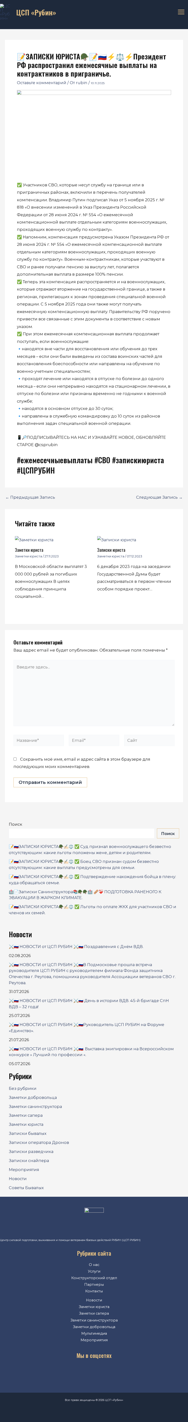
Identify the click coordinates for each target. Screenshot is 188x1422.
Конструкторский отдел (94, 1278)
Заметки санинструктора (35, 1106)
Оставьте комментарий (41, 82)
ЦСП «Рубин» (36, 12)
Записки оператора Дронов (39, 1142)
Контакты (94, 1291)
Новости (18, 1178)
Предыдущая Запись (30, 497)
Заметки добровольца (33, 1097)
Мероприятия (24, 1169)
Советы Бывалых (26, 1187)
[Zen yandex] (116, 1372)
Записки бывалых (28, 1133)
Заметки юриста (29, 549)
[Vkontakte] (71, 1372)
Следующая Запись (159, 497)
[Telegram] (101, 1372)
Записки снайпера (29, 1160)
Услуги (94, 1271)
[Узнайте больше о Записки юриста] (116, 539)
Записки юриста (111, 549)
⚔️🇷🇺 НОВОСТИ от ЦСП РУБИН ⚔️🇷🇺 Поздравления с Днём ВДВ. (76, 946)
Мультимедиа (94, 1333)
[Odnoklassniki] (86, 1372)
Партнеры (94, 1284)
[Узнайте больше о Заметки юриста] (34, 539)
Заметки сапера (26, 1115)
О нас (94, 1265)
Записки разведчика (31, 1151)
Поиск (15, 824)
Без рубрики (22, 1088)
